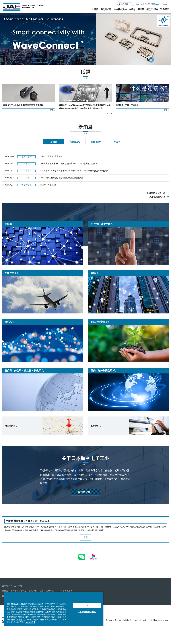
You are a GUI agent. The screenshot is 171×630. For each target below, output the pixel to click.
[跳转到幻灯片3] (85, 61)
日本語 (147, 4)
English (139, 4)
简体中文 (156, 4)
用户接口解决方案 (18, 591)
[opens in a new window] (81, 555)
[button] (4, 39)
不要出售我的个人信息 (87, 612)
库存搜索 (50, 591)
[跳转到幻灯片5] (90, 61)
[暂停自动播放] (151, 60)
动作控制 (33, 591)
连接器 (5, 591)
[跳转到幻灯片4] (87, 61)
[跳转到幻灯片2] (82, 61)
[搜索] (119, 4)
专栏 (85, 537)
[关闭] (99, 597)
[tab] (53, 141)
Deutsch (165, 4)
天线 (41, 591)
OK (87, 605)
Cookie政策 (30, 622)
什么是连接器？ (65, 591)
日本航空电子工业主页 (12, 586)
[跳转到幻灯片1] (80, 61)
